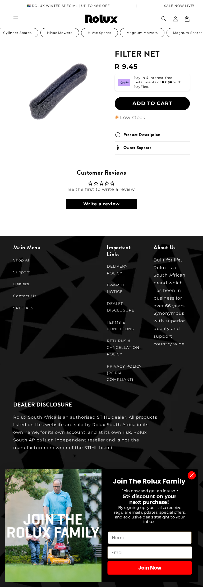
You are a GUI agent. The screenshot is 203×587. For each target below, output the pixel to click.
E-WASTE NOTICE (116, 288)
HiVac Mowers (60, 33)
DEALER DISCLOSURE (120, 307)
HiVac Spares (99, 33)
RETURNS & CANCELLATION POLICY (123, 347)
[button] (164, 19)
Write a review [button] (101, 203)
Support (21, 272)
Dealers (21, 284)
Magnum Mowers (142, 33)
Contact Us (24, 296)
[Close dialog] (191, 475)
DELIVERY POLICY (117, 269)
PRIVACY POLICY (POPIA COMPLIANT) (124, 373)
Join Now (149, 568)
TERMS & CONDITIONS (120, 325)
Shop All (22, 260)
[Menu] (16, 19)
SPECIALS (23, 308)
